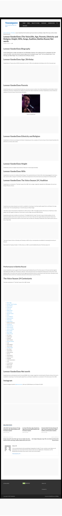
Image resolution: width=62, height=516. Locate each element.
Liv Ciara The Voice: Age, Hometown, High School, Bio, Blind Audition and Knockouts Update (30, 429)
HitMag (57, 496)
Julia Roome (9, 312)
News (28, 23)
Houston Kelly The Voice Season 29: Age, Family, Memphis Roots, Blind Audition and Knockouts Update (49, 429)
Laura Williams (10, 316)
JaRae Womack (10, 325)
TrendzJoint (11, 22)
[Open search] (57, 23)
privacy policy (6, 483)
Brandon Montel (10, 341)
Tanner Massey (10, 327)
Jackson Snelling (10, 329)
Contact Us (44, 489)
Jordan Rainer (10, 321)
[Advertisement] (31, 8)
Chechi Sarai (9, 307)
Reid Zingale (9, 332)
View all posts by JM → (16, 453)
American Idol (51, 23)
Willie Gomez (9, 310)
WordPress (52, 496)
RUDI (8, 315)
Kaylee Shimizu (10, 318)
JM (12, 43)
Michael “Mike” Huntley (12, 304)
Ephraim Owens (10, 313)
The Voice (25, 25)
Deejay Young (10, 333)
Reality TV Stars (35, 23)
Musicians (43, 23)
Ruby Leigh (9, 302)
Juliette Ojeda (10, 347)
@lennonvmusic (19, 384)
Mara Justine (9, 330)
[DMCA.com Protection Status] (26, 483)
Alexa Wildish (10, 305)
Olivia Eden (9, 319)
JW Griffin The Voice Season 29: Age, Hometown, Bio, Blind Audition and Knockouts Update (11, 429)
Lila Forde (9, 308)
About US (44, 483)
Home (24, 23)
